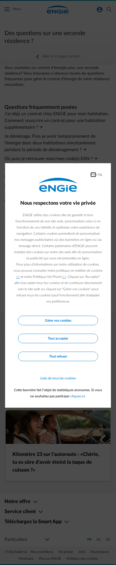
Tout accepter (58, 338)
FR (93, 174)
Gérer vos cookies (58, 320)
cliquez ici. (78, 396)
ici (18, 276)
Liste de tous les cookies (58, 378)
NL (100, 174)
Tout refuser (58, 356)
